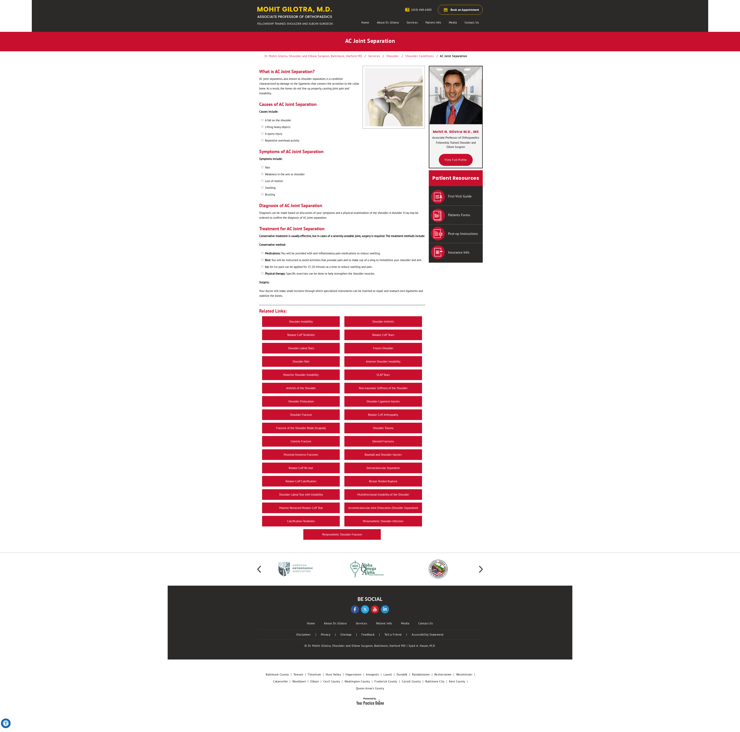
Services (412, 22)
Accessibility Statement (428, 634)
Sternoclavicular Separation (383, 468)
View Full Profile (456, 160)
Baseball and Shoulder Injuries (383, 454)
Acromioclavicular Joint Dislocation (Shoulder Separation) (383, 508)
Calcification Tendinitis (301, 521)
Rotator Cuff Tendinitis (301, 335)
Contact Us (472, 22)
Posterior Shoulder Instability (301, 375)
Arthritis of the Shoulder (301, 388)
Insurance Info (458, 252)
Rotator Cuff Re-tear (301, 468)
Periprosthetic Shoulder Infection (383, 521)
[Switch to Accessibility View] (6, 723)
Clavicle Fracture (301, 441)
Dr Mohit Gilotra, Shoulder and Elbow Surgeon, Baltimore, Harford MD (314, 56)
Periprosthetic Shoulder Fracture (342, 534)
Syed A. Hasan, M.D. (422, 646)
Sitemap (346, 634)
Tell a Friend (392, 634)
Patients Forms (459, 215)
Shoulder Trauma (383, 428)
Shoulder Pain (301, 361)
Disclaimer (303, 634)
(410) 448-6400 (421, 10)
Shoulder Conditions (420, 56)
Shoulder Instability (301, 321)
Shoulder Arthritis (383, 321)
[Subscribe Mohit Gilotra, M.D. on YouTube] (375, 609)
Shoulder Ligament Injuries (383, 401)
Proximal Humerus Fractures (301, 454)
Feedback (368, 634)
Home (365, 22)
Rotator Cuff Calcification (301, 481)
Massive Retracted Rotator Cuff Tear (301, 508)
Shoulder (393, 56)
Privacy (325, 634)
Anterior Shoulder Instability (383, 361)
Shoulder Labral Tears (301, 348)
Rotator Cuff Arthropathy (383, 415)
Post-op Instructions (463, 233)
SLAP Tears (383, 375)
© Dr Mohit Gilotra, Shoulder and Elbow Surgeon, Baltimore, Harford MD (355, 646)
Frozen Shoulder (383, 348)
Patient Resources (455, 178)
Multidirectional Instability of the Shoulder (383, 494)
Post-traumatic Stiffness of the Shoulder (383, 388)
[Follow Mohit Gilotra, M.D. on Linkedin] (385, 609)
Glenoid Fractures (383, 441)
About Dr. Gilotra (388, 22)
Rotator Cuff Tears (383, 335)
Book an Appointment (465, 10)
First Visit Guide (460, 196)
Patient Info (433, 22)
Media (453, 22)
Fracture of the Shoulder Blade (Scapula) (301, 428)
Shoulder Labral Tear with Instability (301, 494)
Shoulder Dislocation (301, 401)
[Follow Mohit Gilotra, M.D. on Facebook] (355, 609)
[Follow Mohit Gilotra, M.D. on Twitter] (365, 609)
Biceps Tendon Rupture (383, 481)
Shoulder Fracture (301, 415)
